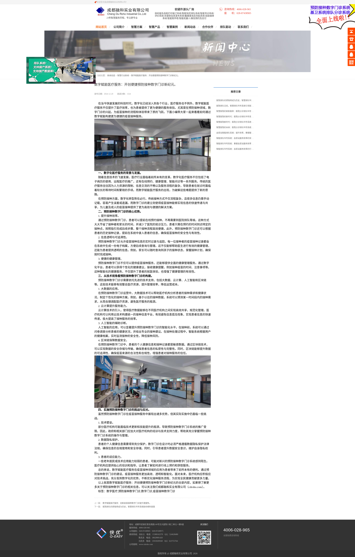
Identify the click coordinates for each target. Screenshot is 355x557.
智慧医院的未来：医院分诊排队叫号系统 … (235, 127)
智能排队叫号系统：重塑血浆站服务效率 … (235, 144)
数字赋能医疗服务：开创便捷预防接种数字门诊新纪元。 (155, 75)
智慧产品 (154, 27)
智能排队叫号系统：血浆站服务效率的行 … (235, 149)
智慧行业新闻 (123, 75)
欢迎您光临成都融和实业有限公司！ (112, 2)
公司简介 (119, 27)
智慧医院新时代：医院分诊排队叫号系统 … (235, 122)
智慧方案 (136, 27)
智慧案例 (172, 27)
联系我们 (243, 27)
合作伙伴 (207, 27)
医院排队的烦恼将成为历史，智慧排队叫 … (235, 100)
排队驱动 (225, 27)
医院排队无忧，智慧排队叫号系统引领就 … (235, 106)
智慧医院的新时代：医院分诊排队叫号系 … (235, 117)
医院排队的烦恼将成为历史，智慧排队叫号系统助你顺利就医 (129, 507)
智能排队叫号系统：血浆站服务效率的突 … (235, 138)
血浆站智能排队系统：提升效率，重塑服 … (235, 133)
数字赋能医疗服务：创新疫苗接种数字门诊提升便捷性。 (127, 503)
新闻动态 (190, 27)
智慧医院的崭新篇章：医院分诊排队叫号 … (235, 111)
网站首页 (101, 27)
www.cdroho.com (146, 544)
